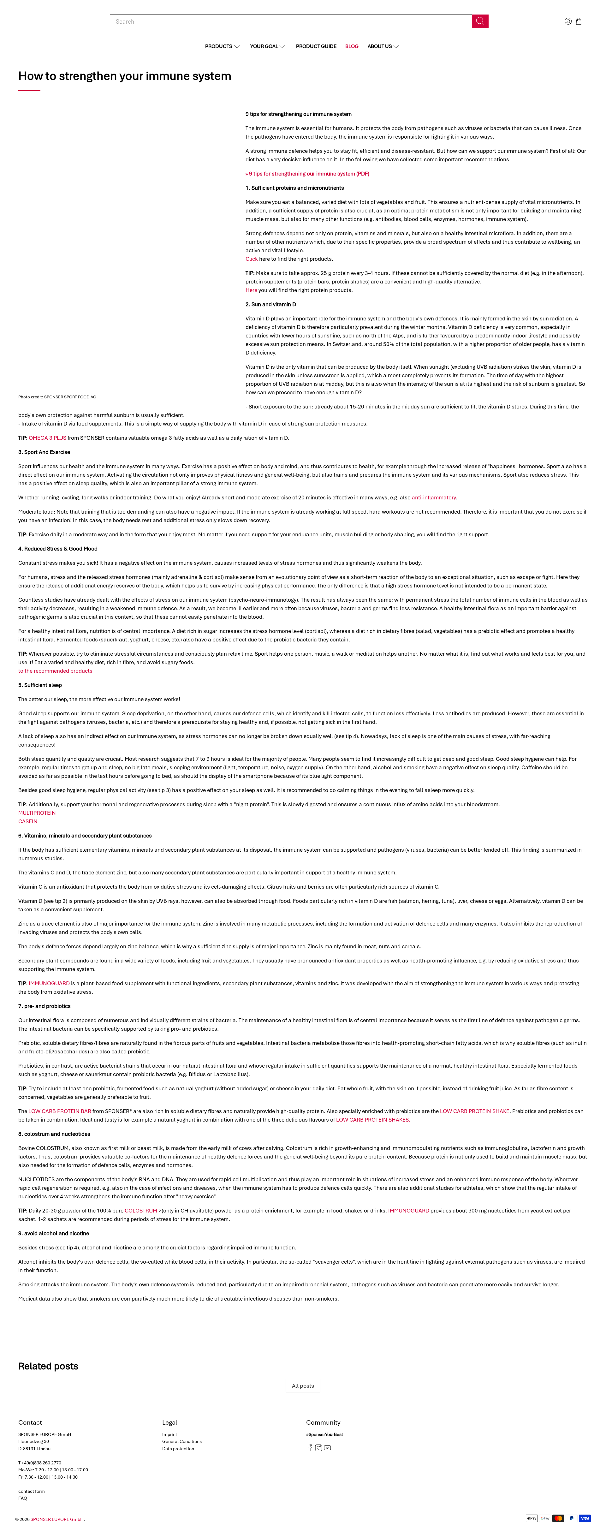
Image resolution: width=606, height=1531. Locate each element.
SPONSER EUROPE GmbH (57, 1519)
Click (252, 258)
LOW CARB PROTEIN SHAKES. (373, 1119)
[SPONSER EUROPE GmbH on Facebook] (309, 1450)
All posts (303, 1385)
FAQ (22, 1498)
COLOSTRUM (141, 1210)
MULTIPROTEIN (37, 812)
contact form (31, 1491)
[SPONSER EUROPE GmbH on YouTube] (327, 1450)
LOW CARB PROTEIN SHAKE (474, 1111)
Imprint (169, 1434)
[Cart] (578, 21)
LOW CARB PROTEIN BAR (59, 1111)
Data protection (178, 1448)
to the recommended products (55, 670)
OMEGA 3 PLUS (47, 437)
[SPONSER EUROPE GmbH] (51, 21)
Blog (352, 46)
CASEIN (28, 821)
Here (251, 290)
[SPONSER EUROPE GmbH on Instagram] (318, 1450)
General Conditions (182, 1441)
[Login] (567, 21)
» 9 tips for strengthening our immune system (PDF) (307, 173)
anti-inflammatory (434, 497)
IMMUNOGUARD (49, 983)
